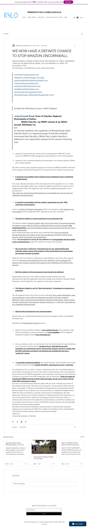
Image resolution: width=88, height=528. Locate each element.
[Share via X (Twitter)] (17, 422)
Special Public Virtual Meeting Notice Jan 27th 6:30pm (15, 444)
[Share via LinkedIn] (21, 422)
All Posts (6, 33)
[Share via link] (25, 422)
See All (82, 436)
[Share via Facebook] (13, 422)
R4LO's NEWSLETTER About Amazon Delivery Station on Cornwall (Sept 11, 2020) (72, 444)
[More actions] (75, 46)
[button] (82, 33)
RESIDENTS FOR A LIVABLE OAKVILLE (44, 12)
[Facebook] (74, 17)
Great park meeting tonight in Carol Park (43, 458)
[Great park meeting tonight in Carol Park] (44, 447)
